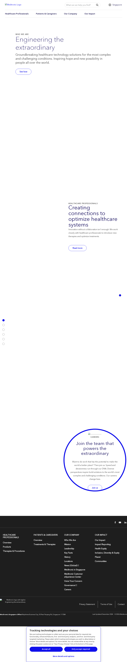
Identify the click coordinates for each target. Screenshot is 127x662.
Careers (67, 589)
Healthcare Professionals (17, 14)
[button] (97, 5)
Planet (97, 557)
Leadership (69, 548)
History (67, 557)
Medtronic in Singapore (74, 569)
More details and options (63, 656)
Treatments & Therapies (44, 544)
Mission (67, 544)
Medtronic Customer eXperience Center (73, 575)
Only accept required (81, 649)
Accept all (46, 649)
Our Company (70, 14)
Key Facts (68, 553)
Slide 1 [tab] (120, 295)
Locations (68, 561)
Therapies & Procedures (14, 551)
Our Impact (89, 14)
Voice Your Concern (73, 581)
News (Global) (70, 565)
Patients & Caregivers (46, 14)
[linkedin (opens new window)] (124, 522)
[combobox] (79, 5)
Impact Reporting (103, 544)
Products (7, 547)
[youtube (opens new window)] (119, 522)
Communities (101, 561)
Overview (7, 542)
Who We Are (70, 540)
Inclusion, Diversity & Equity (107, 553)
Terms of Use (106, 604)
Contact (121, 604)
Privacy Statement (87, 604)
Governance (69, 585)
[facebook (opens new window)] (114, 522)
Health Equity (101, 548)
